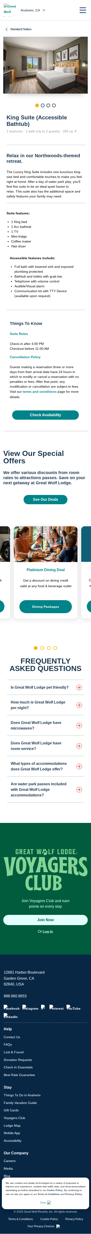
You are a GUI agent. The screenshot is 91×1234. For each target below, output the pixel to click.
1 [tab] (37, 105)
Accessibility (12, 1140)
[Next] (84, 113)
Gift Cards (11, 1110)
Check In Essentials (18, 1067)
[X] (44, 1007)
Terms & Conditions (49, 1194)
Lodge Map (12, 1125)
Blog (7, 1176)
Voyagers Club (14, 1118)
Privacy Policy (73, 1194)
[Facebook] (12, 1007)
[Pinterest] (56, 1007)
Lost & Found (14, 1052)
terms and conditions (40, 391)
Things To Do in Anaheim (22, 1095)
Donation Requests (18, 1060)
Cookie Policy (55, 1190)
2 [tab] (43, 105)
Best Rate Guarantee (19, 1075)
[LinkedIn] (11, 1016)
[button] (82, 10)
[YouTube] (73, 1007)
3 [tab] (48, 105)
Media (8, 1168)
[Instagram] (30, 1007)
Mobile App (12, 1133)
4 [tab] (54, 105)
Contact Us (12, 1037)
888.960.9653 (15, 996)
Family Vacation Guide (20, 1103)
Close (43, 1202)
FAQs (8, 1044)
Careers (10, 1161)
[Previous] (6, 113)
